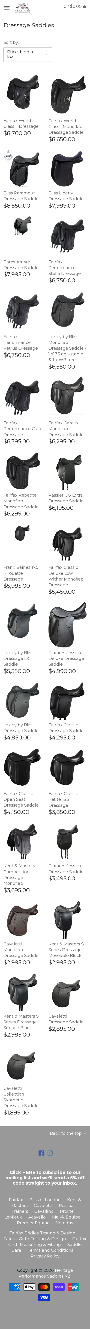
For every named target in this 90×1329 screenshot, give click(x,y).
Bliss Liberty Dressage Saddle (66, 196)
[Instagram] (50, 1153)
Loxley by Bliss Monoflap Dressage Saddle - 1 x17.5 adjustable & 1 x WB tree (67, 348)
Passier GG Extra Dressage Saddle (66, 498)
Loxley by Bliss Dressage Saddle (21, 727)
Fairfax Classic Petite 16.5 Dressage (63, 799)
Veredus (64, 1222)
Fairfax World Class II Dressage (21, 123)
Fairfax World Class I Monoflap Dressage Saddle (66, 126)
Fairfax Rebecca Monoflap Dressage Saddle (21, 501)
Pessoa (66, 1205)
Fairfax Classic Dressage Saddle (66, 727)
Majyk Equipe (66, 1217)
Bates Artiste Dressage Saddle (21, 264)
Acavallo (37, 1217)
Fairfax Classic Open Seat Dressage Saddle (21, 799)
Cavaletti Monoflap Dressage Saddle (21, 950)
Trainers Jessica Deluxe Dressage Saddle (66, 658)
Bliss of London (45, 1199)
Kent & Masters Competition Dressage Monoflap (19, 874)
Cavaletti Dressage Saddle (66, 1019)
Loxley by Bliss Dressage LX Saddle (18, 658)
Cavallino (44, 1211)
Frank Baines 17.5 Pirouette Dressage (20, 573)
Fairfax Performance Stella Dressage (64, 267)
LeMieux (13, 1217)
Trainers (19, 1211)
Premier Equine (33, 1222)
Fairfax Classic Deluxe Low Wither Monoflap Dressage (66, 576)
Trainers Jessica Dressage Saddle (66, 868)
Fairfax (16, 1199)
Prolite (67, 1211)
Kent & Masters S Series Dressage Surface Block (21, 1022)
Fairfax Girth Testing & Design (35, 1238)
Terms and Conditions (50, 1250)
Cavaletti (43, 1205)
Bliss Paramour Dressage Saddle (21, 196)
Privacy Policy (45, 1256)
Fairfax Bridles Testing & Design (42, 1233)
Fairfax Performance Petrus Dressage (20, 342)
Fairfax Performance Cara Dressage (22, 428)
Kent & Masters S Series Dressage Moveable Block (66, 950)
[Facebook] (41, 1153)
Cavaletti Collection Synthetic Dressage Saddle (21, 1097)
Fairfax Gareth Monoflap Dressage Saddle (66, 428)
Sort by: (11, 42)
